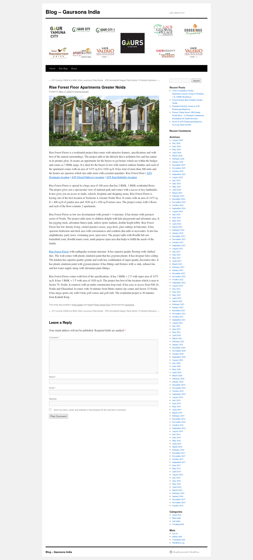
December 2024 (178, 199)
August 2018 (177, 431)
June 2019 (176, 403)
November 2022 (179, 276)
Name (52, 376)
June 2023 (176, 254)
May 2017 (176, 468)
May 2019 (176, 406)
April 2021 (176, 335)
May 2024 (176, 220)
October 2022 (177, 279)
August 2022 (177, 285)
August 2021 (177, 322)
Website (53, 398)
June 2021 (176, 329)
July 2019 (176, 400)
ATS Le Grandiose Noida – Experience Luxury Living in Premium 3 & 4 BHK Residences (188, 93)
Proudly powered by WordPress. (186, 552)
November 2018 (179, 421)
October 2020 (177, 353)
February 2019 (178, 415)
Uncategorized (178, 524)
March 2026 (177, 155)
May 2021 (176, 332)
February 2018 (178, 449)
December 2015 (178, 499)
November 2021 (179, 313)
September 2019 (179, 394)
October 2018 (177, 425)
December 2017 (178, 452)
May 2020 (176, 369)
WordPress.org (178, 542)
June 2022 (176, 291)
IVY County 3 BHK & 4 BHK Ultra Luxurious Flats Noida (76, 80)
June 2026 (176, 146)
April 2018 (176, 443)
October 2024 (177, 205)
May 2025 (176, 186)
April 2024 (176, 223)
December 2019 (178, 384)
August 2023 (177, 248)
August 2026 (177, 140)
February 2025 (178, 195)
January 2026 (177, 161)
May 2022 (176, 295)
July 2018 (176, 434)
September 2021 (179, 319)
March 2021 (177, 338)
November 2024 (179, 202)
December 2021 (178, 310)
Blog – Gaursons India (73, 11)
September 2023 (179, 245)
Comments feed (178, 539)
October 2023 (177, 242)
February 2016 (178, 493)
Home (52, 68)
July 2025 (176, 180)
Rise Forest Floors (59, 251)
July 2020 (176, 363)
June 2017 (176, 465)
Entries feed (177, 536)
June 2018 (176, 437)
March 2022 (177, 301)
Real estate (77, 304)
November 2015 (179, 502)
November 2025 (179, 168)
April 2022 (176, 298)
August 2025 (177, 177)
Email (52, 387)
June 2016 (176, 480)
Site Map (63, 68)
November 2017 (179, 456)
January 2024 (177, 233)
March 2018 (177, 446)
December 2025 (178, 164)
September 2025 (179, 174)
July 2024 (176, 214)
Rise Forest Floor (102, 304)
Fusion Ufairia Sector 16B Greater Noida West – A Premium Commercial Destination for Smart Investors (188, 115)
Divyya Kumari (82, 91)
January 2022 (177, 307)
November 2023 (179, 239)
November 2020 (179, 350)
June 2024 (176, 217)
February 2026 (178, 158)
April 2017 (176, 471)
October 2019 (177, 391)
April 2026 (176, 152)
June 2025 (176, 183)
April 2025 (176, 189)
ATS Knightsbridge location (121, 177)
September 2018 (179, 428)
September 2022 (179, 282)
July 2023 (176, 251)
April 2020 (176, 372)
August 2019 (177, 397)
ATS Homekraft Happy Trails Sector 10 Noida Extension (132, 80)
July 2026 (176, 143)
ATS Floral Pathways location (87, 177)
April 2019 (176, 409)
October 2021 (177, 316)
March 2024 (177, 226)
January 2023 (177, 270)
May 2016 (176, 483)
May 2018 (176, 440)
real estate (176, 521)
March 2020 (177, 375)
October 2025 (177, 171)
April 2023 (176, 260)
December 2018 (178, 418)
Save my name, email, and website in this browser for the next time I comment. (90, 409)
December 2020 (178, 347)
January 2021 (177, 344)
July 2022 (176, 288)
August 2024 (177, 211)
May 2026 (176, 149)
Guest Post (176, 514)
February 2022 (178, 304)
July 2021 (176, 325)
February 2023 (178, 267)
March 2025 (177, 192)
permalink (129, 304)
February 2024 (178, 229)
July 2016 (176, 477)
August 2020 (177, 360)
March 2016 (177, 490)
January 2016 (177, 496)
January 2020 (177, 381)
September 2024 (179, 208)
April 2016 (176, 487)
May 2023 (176, 257)
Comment (54, 337)
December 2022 (178, 273)
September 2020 (179, 356)
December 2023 (178, 236)
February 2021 (178, 341)
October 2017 (177, 459)
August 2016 (177, 474)
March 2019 (177, 412)
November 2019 (179, 387)
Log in (175, 533)
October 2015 (177, 505)
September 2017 (179, 462)
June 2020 (176, 366)
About (74, 68)
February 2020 (178, 378)
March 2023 (177, 264)
